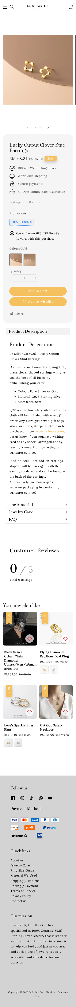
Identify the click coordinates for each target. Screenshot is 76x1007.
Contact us (18, 901)
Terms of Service (23, 891)
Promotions (18, 213)
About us (17, 860)
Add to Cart (38, 291)
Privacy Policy (21, 896)
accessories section (49, 431)
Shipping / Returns (25, 881)
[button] (5, 6)
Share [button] (19, 314)
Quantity (16, 271)
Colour (18, 248)
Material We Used (24, 875)
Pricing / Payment (24, 886)
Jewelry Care (20, 865)
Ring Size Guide (22, 870)
